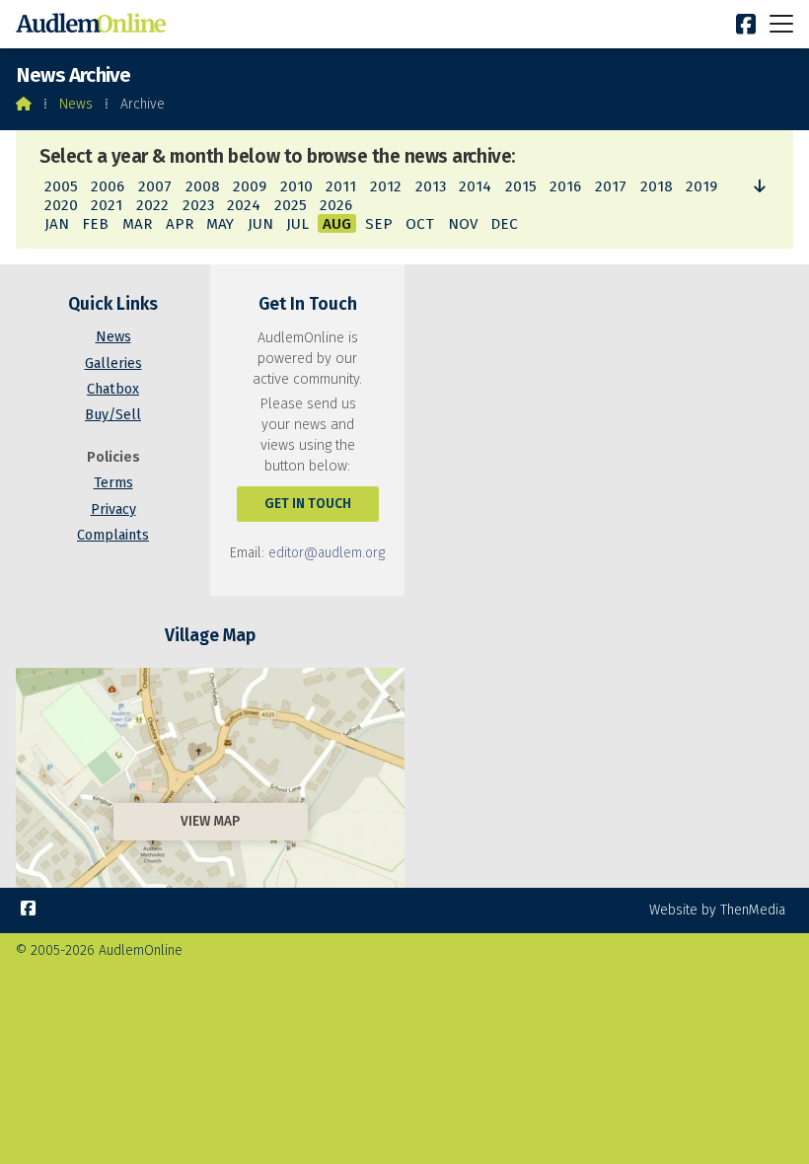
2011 (341, 186)
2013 (430, 186)
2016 (565, 186)
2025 (290, 205)
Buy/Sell (113, 414)
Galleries (113, 363)
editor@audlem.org (326, 553)
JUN (260, 224)
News (76, 104)
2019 (701, 186)
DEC (504, 224)
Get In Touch (307, 503)
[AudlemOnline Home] (95, 24)
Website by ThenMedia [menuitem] (717, 910)
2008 (202, 186)
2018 (656, 186)
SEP (379, 224)
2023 (198, 205)
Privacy (113, 509)
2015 (521, 186)
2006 (107, 186)
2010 (296, 186)
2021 (106, 205)
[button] (781, 23)
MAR (137, 224)
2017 (610, 186)
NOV (463, 224)
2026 (336, 205)
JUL (297, 224)
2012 (386, 186)
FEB (95, 224)
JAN (56, 224)
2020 (61, 205)
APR (179, 224)
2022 (152, 205)
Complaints (113, 535)
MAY (220, 224)
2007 (155, 186)
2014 (475, 186)
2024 (243, 205)
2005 (61, 186)
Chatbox (113, 389)
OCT (419, 224)
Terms (113, 482)
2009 (249, 186)
